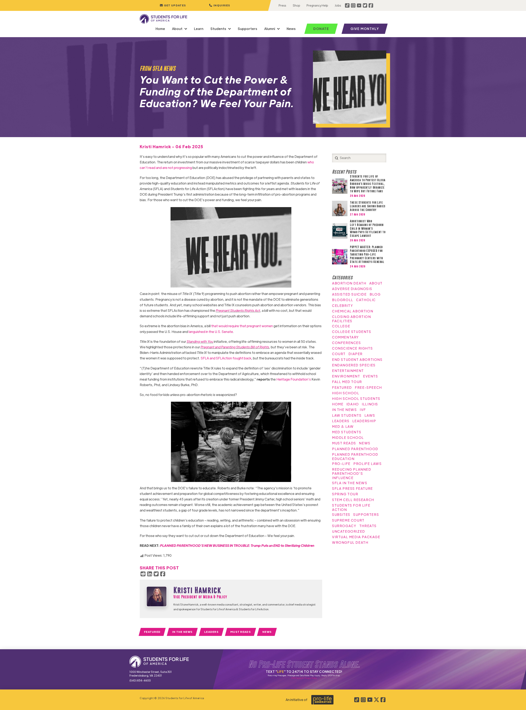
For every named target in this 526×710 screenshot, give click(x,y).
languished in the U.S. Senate (211, 331)
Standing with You (200, 341)
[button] (219, 5)
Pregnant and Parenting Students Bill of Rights (235, 347)
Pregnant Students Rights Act (238, 310)
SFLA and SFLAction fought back (226, 358)
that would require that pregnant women (242, 326)
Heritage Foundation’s (293, 379)
